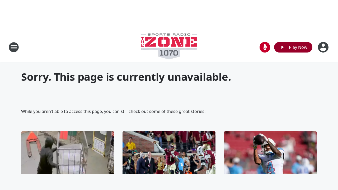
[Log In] (324, 47)
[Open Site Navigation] (13, 47)
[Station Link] (169, 47)
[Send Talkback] (265, 47)
